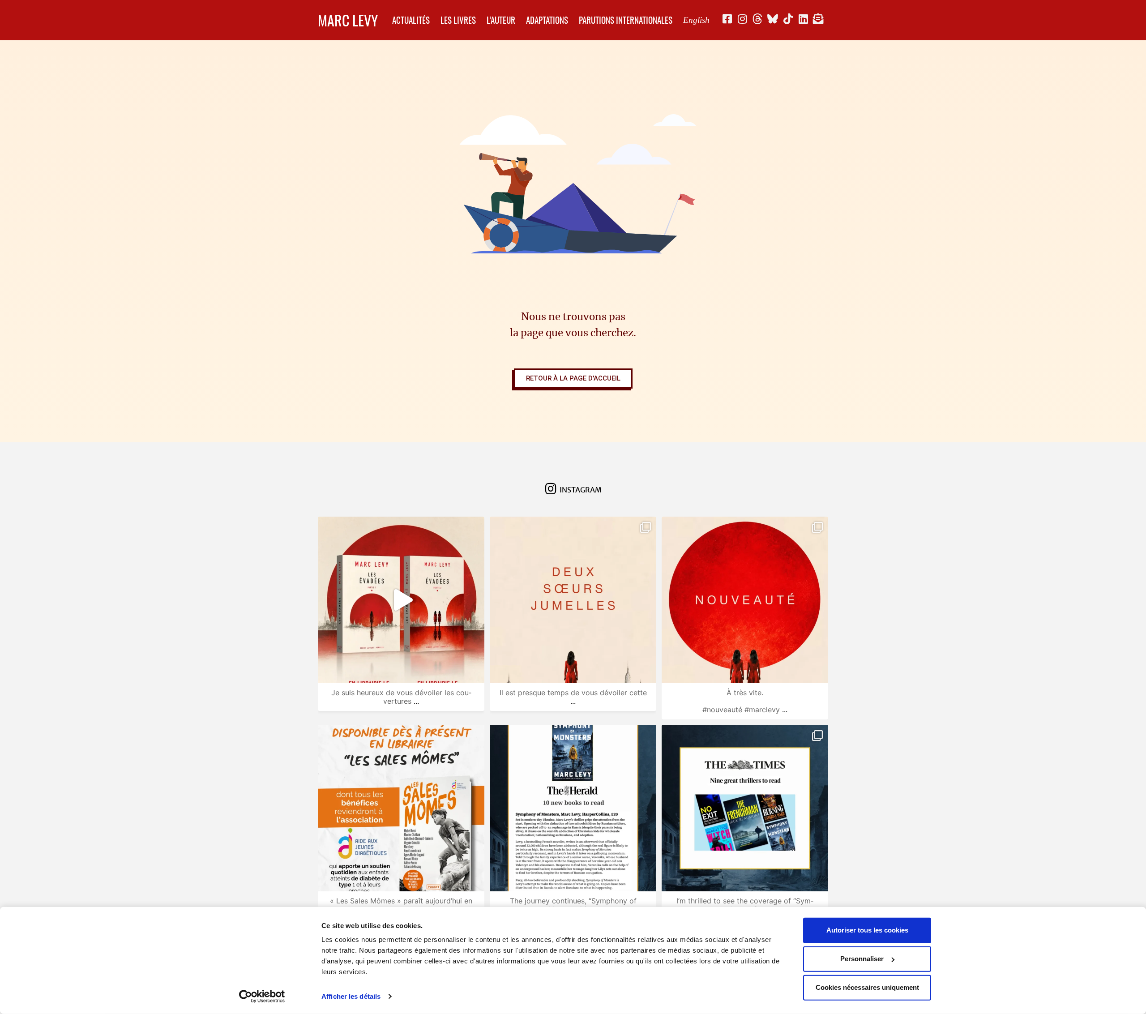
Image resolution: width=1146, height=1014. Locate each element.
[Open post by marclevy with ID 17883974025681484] (401, 600)
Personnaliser (862, 959)
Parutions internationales (625, 19)
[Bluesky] (772, 18)
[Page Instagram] (551, 489)
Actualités (411, 19)
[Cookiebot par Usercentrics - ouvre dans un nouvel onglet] (262, 996)
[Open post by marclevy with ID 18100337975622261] (573, 600)
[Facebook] (727, 18)
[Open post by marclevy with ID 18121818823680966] (401, 808)
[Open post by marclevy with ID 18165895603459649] (745, 600)
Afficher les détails (351, 996)
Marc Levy (348, 19)
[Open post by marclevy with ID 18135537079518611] (745, 808)
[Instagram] (742, 18)
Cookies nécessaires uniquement (867, 987)
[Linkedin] (803, 18)
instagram (581, 490)
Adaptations (547, 19)
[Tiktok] (788, 18)
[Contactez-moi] (818, 18)
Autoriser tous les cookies (867, 930)
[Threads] (757, 18)
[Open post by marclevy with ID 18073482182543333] (573, 808)
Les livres (458, 19)
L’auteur (501, 19)
